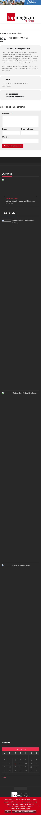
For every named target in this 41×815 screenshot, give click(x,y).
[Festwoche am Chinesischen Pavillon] (6, 304)
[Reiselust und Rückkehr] (6, 649)
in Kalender (12, 94)
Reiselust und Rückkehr (21, 565)
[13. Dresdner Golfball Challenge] (6, 477)
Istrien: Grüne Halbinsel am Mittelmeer (20, 201)
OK (8, 812)
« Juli (4, 777)
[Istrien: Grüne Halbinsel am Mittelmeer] (20, 189)
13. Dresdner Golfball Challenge (24, 393)
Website (5, 137)
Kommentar (7, 114)
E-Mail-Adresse (27, 129)
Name (4, 129)
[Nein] (38, 806)
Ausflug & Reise (12, 198)
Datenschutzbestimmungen (24, 812)
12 (15, 764)
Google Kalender (15, 97)
